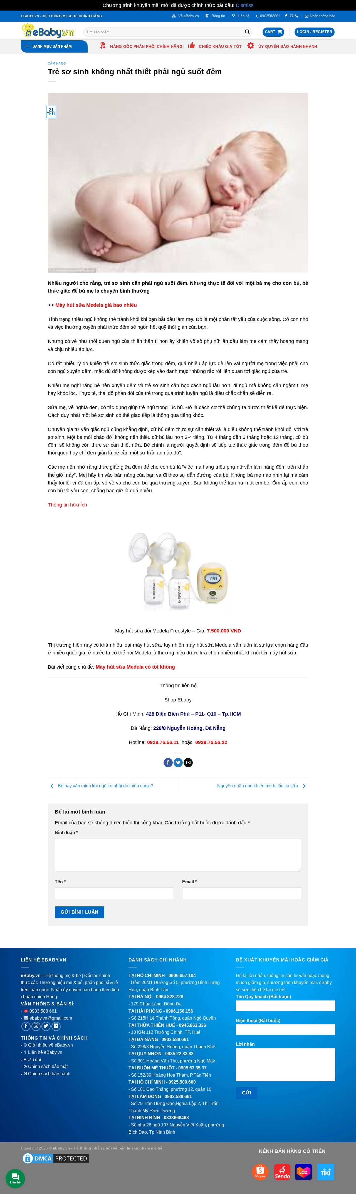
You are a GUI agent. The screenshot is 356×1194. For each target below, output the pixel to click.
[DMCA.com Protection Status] (55, 1158)
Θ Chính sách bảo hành (47, 1073)
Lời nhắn (245, 1044)
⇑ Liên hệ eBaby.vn (42, 1052)
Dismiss (244, 5)
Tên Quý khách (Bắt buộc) (263, 996)
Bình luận (66, 832)
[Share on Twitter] (178, 762)
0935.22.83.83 (179, 1053)
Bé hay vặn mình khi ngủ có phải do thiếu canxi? (105, 786)
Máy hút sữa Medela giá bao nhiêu (96, 305)
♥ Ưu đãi (32, 1059)
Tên (60, 881)
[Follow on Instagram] (36, 1026)
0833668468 (176, 1117)
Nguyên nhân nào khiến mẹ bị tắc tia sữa (258, 786)
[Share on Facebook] (168, 762)
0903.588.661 (175, 1039)
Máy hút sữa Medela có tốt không (135, 667)
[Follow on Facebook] (286, 16)
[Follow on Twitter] (46, 1026)
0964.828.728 (169, 996)
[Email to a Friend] (188, 762)
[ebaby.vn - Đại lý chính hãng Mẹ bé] (48, 30)
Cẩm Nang (57, 63)
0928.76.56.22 (211, 742)
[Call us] (296, 16)
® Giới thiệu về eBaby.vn (48, 1045)
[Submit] (247, 32)
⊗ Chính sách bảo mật (45, 1066)
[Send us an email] (291, 16)
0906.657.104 (182, 975)
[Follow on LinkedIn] (56, 1026)
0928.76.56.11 (163, 742)
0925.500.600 (182, 1082)
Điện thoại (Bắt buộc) (258, 1020)
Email (189, 881)
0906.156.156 (179, 1011)
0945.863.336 (192, 1025)
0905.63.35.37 (192, 1068)
